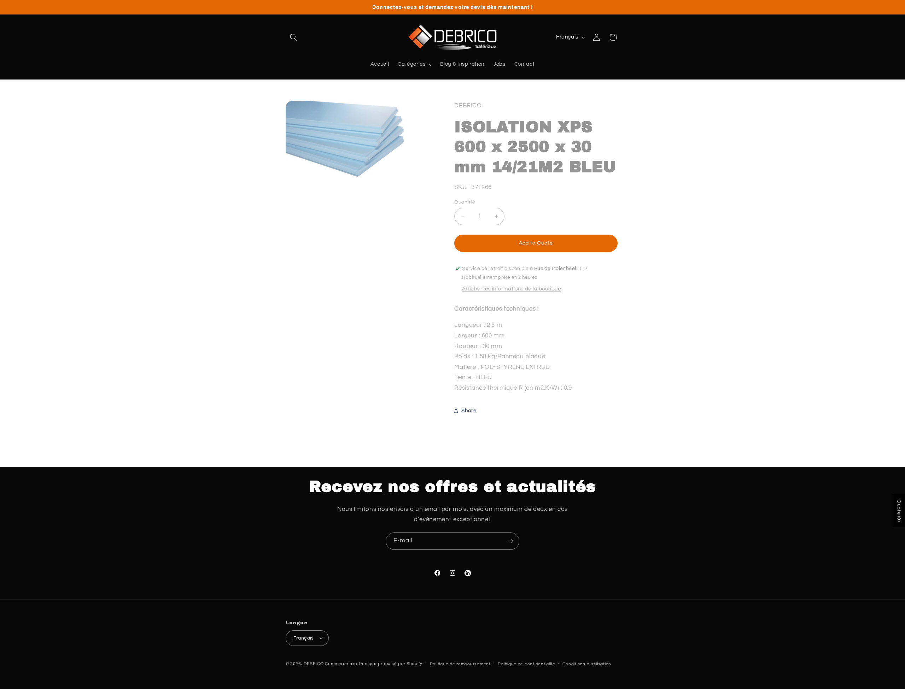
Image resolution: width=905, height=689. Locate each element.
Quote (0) (899, 511)
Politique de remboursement (460, 664)
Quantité (464, 201)
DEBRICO (313, 664)
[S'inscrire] (511, 541)
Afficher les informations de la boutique (511, 289)
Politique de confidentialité (526, 664)
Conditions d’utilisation (586, 664)
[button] (294, 37)
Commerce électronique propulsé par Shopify (373, 664)
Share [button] (468, 410)
